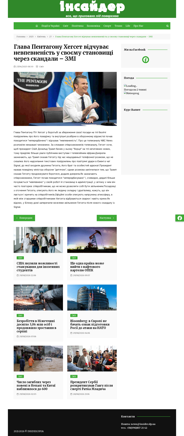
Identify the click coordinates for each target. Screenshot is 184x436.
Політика (77, 25)
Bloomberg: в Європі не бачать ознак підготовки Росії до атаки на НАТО (90, 324)
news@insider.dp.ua (143, 424)
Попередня (25, 218)
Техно (118, 25)
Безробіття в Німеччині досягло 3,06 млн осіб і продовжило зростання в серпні (36, 326)
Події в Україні (51, 25)
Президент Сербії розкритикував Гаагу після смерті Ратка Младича (91, 385)
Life (128, 25)
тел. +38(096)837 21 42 (134, 427)
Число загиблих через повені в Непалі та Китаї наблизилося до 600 (36, 385)
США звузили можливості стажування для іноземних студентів (38, 267)
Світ (65, 25)
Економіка (93, 25)
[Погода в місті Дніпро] (145, 86)
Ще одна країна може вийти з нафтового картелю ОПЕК (87, 267)
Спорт (107, 25)
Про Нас (138, 25)
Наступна (105, 218)
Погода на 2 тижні (135, 89)
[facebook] (145, 59)
